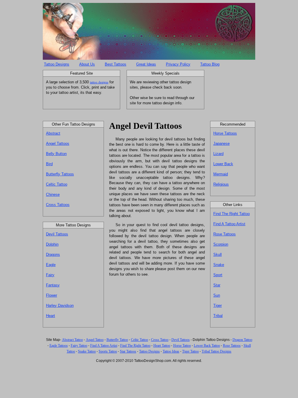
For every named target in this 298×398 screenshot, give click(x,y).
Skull (217, 254)
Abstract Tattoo (72, 340)
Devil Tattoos (57, 234)
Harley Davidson (60, 305)
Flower (51, 295)
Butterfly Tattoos (60, 174)
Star (216, 285)
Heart (50, 316)
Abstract (53, 133)
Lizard (218, 154)
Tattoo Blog (209, 64)
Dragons (53, 254)
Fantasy (53, 285)
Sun (216, 295)
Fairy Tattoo (79, 346)
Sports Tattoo (108, 351)
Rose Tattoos (224, 234)
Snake (218, 265)
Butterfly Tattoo (117, 340)
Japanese (221, 143)
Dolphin (52, 244)
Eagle (51, 265)
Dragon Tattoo (242, 340)
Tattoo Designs (56, 64)
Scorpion (220, 244)
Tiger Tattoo (190, 351)
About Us (87, 64)
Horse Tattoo (182, 346)
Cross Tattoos (58, 204)
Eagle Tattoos (58, 346)
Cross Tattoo (159, 340)
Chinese (53, 194)
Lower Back (223, 164)
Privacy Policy (178, 64)
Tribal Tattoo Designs (216, 351)
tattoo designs (99, 82)
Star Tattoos (128, 351)
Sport (217, 275)
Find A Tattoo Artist (229, 224)
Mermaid (220, 174)
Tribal (218, 316)
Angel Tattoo (95, 340)
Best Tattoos (115, 64)
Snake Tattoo (87, 351)
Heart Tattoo (161, 346)
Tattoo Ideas (171, 351)
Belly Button (56, 154)
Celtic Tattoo (56, 184)
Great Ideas (146, 64)
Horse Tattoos (225, 133)
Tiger (217, 305)
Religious (221, 184)
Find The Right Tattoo (231, 214)
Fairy (50, 275)
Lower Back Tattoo (207, 346)
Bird (49, 164)
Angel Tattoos (57, 143)
